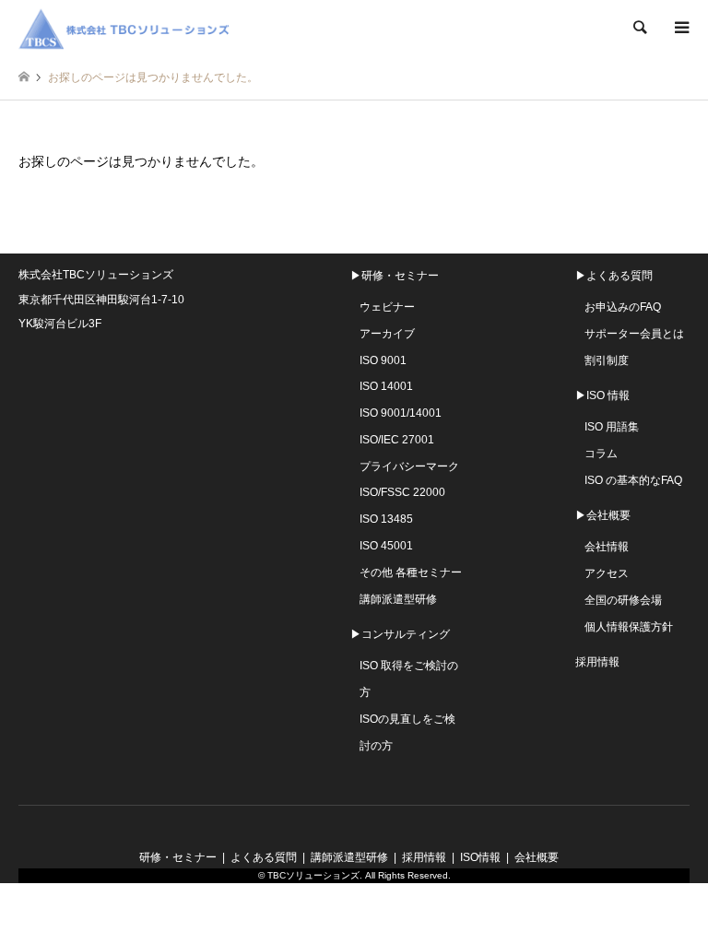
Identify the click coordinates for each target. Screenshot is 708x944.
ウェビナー (387, 307)
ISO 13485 (386, 519)
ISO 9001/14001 (401, 413)
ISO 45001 (386, 545)
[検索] (639, 27)
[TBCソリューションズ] (127, 27)
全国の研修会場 (623, 600)
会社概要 (536, 857)
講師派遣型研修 (398, 599)
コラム (601, 453)
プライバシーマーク (409, 466)
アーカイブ (387, 333)
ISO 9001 (383, 360)
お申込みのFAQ (622, 307)
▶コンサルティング (400, 634)
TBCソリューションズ (313, 875)
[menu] (680, 27)
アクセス (606, 573)
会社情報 (606, 546)
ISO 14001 (386, 386)
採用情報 (597, 661)
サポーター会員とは (634, 333)
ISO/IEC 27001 (397, 439)
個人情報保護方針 (628, 626)
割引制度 (606, 360)
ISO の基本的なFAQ (633, 480)
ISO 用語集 (611, 426)
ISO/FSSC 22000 (402, 492)
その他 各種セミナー (411, 572)
